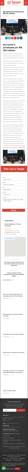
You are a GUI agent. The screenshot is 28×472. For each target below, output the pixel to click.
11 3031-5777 (7, 420)
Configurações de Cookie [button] (8, 468)
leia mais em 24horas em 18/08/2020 (16, 147)
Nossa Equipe (14, 458)
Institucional (17, 460)
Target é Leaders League (9, 390)
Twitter (8, 427)
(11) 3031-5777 (7, 229)
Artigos (5, 458)
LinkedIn (5, 427)
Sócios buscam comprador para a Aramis (13, 352)
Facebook (18, 427)
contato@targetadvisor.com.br (11, 230)
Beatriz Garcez (6, 298)
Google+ (13, 427)
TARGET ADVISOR (16, 433)
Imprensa (22, 458)
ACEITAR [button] (17, 468)
